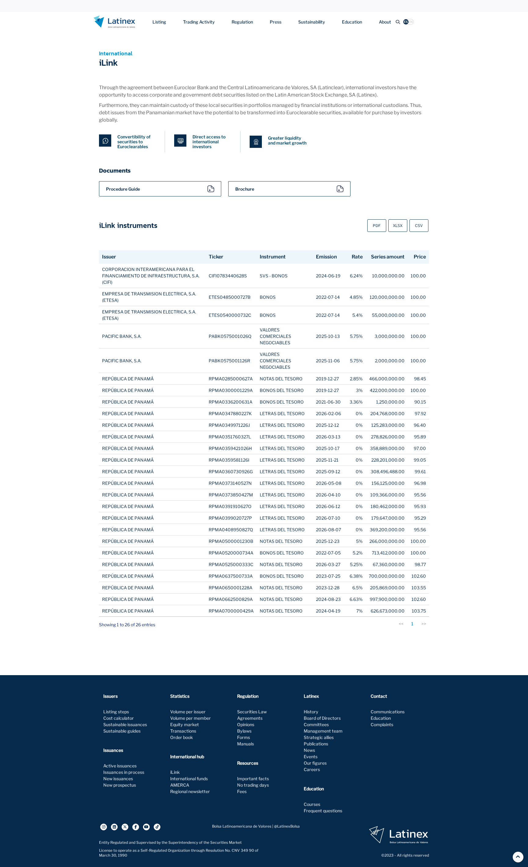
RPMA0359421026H (230, 448)
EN (411, 22)
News (309, 750)
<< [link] (401, 623)
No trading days (253, 785)
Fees (242, 791)
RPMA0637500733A (231, 576)
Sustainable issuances (125, 724)
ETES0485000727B (230, 297)
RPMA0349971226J (229, 425)
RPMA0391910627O (230, 506)
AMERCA (179, 785)
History (311, 711)
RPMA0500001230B (231, 541)
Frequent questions (323, 810)
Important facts (253, 778)
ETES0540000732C (230, 315)
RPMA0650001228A (230, 587)
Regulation (242, 21)
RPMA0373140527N (230, 483)
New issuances (118, 778)
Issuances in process (123, 772)
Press (275, 21)
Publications (316, 743)
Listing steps (116, 711)
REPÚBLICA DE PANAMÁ (128, 378)
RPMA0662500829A (231, 599)
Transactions (183, 730)
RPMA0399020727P (230, 518)
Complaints (382, 724)
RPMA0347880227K (230, 413)
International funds (189, 778)
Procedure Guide (123, 189)
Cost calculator (118, 718)
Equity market (184, 724)
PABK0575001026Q (230, 336)
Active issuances (120, 765)
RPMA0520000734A (231, 552)
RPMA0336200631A (230, 401)
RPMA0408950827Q (231, 529)
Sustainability (311, 21)
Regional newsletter (190, 791)
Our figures (315, 763)
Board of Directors (322, 718)
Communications (388, 711)
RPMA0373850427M (231, 494)
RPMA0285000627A (231, 378)
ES (406, 22)
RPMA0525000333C (231, 564)
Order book (181, 737)
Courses (312, 804)
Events (310, 756)
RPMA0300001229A (231, 390)
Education (352, 21)
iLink (175, 772)
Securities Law (252, 711)
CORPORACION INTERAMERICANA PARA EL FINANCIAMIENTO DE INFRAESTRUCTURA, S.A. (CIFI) (151, 276)
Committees (316, 724)
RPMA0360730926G (231, 471)
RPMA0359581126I (229, 460)
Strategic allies (319, 737)
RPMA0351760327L (230, 436)
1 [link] (412, 623)
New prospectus (119, 785)
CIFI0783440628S (228, 275)
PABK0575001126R (229, 360)
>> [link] (423, 623)
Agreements (249, 718)
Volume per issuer (188, 711)
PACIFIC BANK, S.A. (121, 336)
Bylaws (244, 730)
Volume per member (190, 718)
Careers (312, 769)
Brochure (244, 189)
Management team (323, 730)
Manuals (245, 743)
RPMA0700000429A (231, 610)
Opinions (245, 724)
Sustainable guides (122, 730)
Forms (243, 737)
